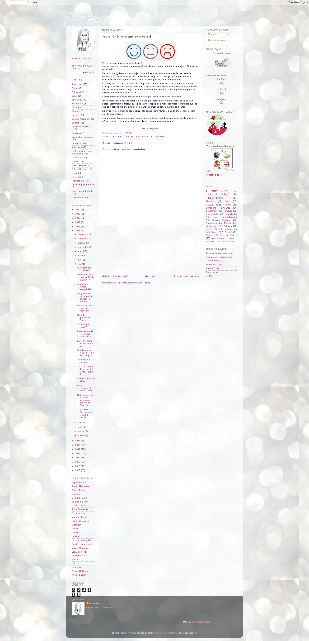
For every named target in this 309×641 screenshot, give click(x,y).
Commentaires (217, 40)
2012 (78, 449)
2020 (78, 209)
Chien (75, 107)
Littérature (77, 157)
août (80, 251)
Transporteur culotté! (83, 325)
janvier (81, 435)
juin (80, 260)
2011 (78, 453)
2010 (78, 457)
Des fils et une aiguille (83, 544)
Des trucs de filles (81, 126)
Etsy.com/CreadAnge (222, 53)
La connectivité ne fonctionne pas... (85, 343)
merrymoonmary (167, 633)
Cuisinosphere (213, 260)
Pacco (75, 528)
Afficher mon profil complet (99, 607)
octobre (82, 243)
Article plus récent (114, 276)
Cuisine (75, 115)
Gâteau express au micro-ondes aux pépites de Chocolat (85, 400)
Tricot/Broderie (79, 197)
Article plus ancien (186, 276)
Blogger (193, 633)
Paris (74, 173)
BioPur (209, 276)
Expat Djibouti (79, 482)
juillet (81, 255)
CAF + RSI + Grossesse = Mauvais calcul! (84, 413)
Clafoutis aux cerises (83, 361)
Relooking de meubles (83, 184)
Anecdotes (117, 136)
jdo (73, 563)
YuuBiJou (76, 494)
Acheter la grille (214, 175)
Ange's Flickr (78, 490)
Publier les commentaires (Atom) (133, 283)
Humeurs (128, 136)
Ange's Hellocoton (81, 486)
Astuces (76, 92)
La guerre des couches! (84, 269)
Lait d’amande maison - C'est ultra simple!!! (85, 353)
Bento (75, 96)
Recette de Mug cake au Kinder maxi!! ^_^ (86, 277)
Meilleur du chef (214, 264)
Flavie (75, 559)
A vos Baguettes (80, 509)
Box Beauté (77, 103)
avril (80, 422)
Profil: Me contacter (81, 58)
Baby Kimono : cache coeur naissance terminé (84, 297)
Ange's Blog (82, 16)
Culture (75, 123)
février (81, 431)
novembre (83, 238)
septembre (83, 247)
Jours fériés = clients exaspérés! (84, 286)
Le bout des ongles (81, 540)
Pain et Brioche (79, 169)
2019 (78, 214)
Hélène (75, 536)
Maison (75, 161)
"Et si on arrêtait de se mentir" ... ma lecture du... (85, 370)
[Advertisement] (150, 250)
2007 (78, 470)
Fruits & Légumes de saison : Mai (84, 388)
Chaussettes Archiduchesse (220, 253)
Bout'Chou (77, 100)
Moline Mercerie (80, 548)
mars (81, 427)
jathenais (76, 567)
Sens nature (212, 272)
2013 (78, 445)
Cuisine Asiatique (80, 119)
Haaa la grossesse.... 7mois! (85, 317)
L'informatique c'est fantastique (150, 136)
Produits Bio (78, 181)
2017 (78, 222)
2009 (78, 462)
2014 (78, 441)
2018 (78, 218)
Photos (75, 177)
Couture (76, 111)
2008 (78, 466)
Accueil (150, 276)
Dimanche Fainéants (82, 137)
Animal (75, 88)
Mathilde (76, 532)
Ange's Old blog (80, 571)
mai (80, 264)
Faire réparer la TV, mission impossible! (85, 334)
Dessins (76, 133)
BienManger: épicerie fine (219, 257)
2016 (78, 226)
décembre (83, 234)
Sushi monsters (79, 513)
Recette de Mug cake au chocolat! (85, 308)
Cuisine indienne (80, 502)
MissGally (76, 525)
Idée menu (77, 147)
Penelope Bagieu (80, 521)
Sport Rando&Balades (83, 191)
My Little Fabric (79, 498)
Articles (214, 34)
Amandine (94, 603)
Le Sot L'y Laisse (80, 505)
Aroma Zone (212, 268)
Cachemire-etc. (79, 556)
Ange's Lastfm (79, 575)
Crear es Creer (79, 552)
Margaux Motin (79, 517)
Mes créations (79, 165)
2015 (78, 231)
